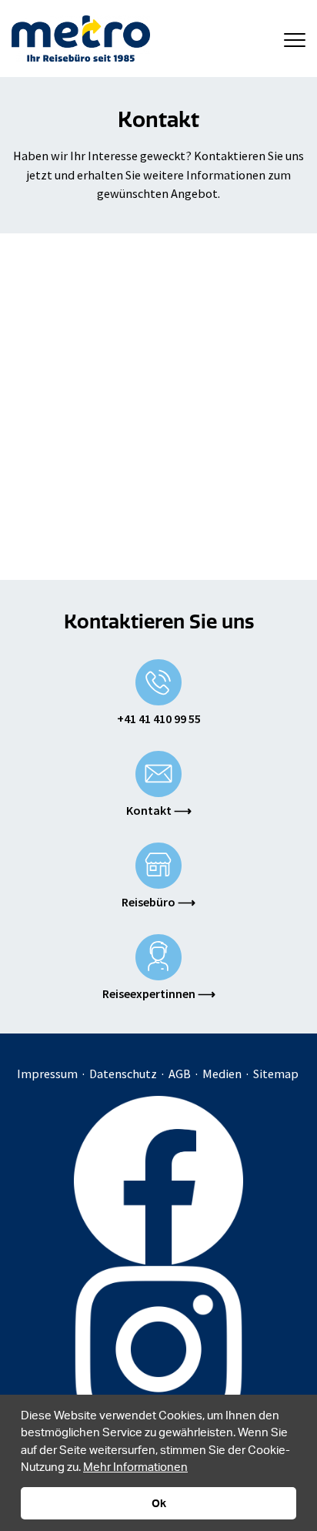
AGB (180, 1073)
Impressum (47, 1073)
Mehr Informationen (135, 1466)
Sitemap (276, 1073)
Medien (222, 1073)
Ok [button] (159, 1502)
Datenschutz (123, 1073)
